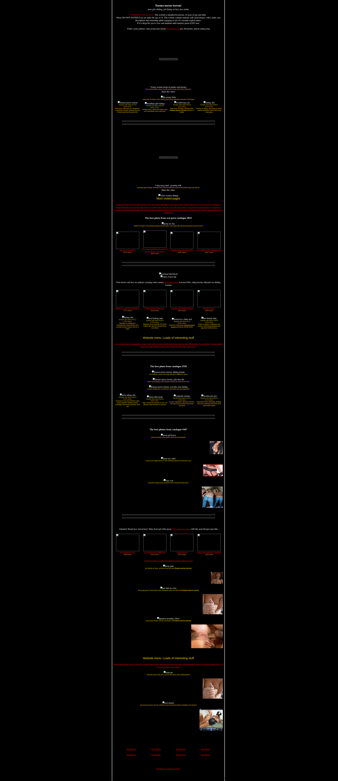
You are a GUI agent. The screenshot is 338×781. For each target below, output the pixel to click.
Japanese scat (168, 212)
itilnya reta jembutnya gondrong (209, 552)
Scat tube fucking (191, 344)
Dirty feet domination (200, 207)
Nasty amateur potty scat (155, 308)
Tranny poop (153, 664)
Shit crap (176, 207)
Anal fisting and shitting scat (162, 204)
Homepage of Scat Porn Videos (168, 768)
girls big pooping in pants (153, 560)
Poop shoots (175, 667)
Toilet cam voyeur (171, 282)
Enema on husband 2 (127, 250)
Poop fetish (163, 210)
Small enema (182, 552)
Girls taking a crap (139, 344)
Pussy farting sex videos (181, 529)
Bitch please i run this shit (199, 204)
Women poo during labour (126, 204)
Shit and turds (164, 664)
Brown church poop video (123, 664)
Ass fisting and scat (151, 210)
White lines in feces (128, 207)
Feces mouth (203, 344)
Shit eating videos (193, 664)
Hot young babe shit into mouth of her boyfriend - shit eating (155, 250)
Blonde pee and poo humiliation (128, 308)
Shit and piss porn (143, 204)
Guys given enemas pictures (178, 210)
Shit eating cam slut (127, 552)
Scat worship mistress (123, 344)
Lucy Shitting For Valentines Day (209, 250)
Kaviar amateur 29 (135, 210)
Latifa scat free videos (161, 346)
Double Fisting (209, 308)
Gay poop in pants (208, 664)
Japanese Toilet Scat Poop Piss (182, 250)
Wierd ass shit (176, 346)
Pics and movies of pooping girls (148, 207)
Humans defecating (214, 210)
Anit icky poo (167, 207)
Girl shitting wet (173, 28)
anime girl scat (187, 560)
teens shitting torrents (172, 560)
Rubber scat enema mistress (173, 344)
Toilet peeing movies (154, 344)
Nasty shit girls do (189, 346)
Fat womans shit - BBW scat (154, 552)
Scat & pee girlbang (181, 204)
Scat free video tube (178, 664)
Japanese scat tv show (198, 210)
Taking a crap (186, 207)
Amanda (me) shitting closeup (182, 308)
